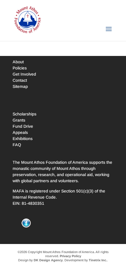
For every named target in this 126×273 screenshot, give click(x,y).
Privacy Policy (70, 256)
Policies (20, 68)
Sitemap (20, 86)
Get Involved (24, 74)
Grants (19, 120)
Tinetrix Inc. (98, 260)
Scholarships (24, 114)
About (18, 61)
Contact (20, 80)
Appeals (20, 132)
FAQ (17, 144)
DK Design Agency (48, 260)
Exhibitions (23, 138)
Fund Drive (23, 126)
